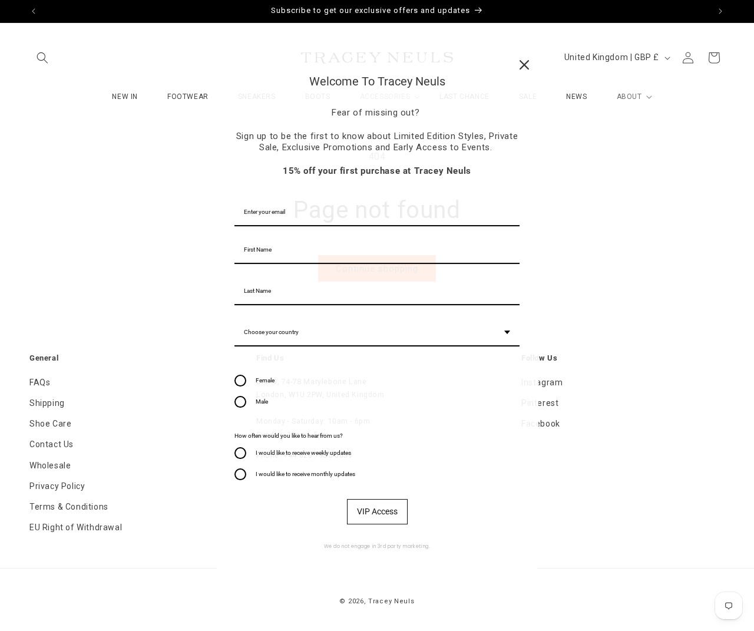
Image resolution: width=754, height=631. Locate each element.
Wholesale (50, 465)
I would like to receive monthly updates (305, 474)
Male (262, 401)
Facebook (540, 423)
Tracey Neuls (391, 601)
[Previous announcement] (34, 11)
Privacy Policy (57, 486)
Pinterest (539, 403)
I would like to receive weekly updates (303, 453)
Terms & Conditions (68, 506)
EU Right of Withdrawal (75, 527)
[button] (42, 58)
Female (265, 380)
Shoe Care (50, 423)
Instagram (542, 382)
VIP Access (377, 511)
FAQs (39, 382)
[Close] (524, 65)
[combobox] (377, 332)
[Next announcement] (720, 11)
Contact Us (51, 445)
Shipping (47, 403)
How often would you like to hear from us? (288, 435)
